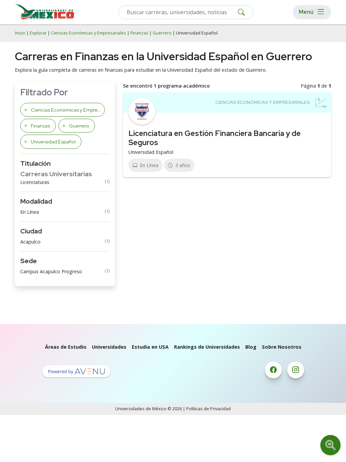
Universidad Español (150, 152)
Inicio (20, 33)
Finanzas (139, 33)
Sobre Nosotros (281, 347)
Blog (250, 347)
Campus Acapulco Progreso (51, 271)
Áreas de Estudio (65, 347)
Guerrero (162, 33)
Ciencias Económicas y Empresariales (88, 33)
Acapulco (30, 241)
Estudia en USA (150, 347)
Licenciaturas (34, 182)
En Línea (29, 212)
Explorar (38, 33)
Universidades (109, 347)
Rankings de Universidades (207, 347)
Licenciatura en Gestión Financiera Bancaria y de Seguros (214, 137)
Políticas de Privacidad (208, 409)
